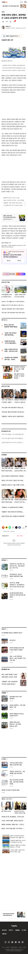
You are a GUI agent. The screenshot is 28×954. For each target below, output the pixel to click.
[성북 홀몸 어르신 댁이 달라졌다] (4, 698)
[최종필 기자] (3, 27)
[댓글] (14, 21)
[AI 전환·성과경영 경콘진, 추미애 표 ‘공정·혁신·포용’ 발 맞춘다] (4, 596)
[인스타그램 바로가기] (15, 942)
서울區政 (3, 693)
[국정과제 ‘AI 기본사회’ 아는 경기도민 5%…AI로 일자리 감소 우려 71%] (4, 567)
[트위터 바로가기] (9, 942)
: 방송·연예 (6, 799)
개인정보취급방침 (13, 947)
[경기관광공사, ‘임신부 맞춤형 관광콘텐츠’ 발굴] (4, 576)
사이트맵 (20, 947)
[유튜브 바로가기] (12, 942)
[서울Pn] (4, 2)
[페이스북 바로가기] (5, 942)
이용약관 (7, 947)
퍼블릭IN (4, 934)
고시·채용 (23, 930)
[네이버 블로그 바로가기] (22, 942)
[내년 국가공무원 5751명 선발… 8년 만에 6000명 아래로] (4, 783)
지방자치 (3, 629)
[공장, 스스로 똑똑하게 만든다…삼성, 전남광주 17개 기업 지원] (4, 659)
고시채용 (3, 759)
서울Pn (3, 12)
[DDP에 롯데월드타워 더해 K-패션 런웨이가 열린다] (4, 650)
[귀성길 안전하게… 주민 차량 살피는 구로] (4, 707)
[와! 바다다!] (4, 641)
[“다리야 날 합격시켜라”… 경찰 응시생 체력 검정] (4, 765)
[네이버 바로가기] (19, 942)
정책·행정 (3, 560)
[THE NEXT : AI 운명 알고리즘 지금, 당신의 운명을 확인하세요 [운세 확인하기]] (14, 274)
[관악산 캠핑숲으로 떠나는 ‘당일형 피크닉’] (4, 716)
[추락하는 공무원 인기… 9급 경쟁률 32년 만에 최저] (4, 773)
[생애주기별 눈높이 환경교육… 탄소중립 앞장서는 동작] (4, 725)
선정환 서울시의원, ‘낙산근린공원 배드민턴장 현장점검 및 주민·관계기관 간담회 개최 (9, 218)
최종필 (7, 26)
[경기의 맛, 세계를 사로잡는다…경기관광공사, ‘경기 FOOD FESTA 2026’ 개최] (4, 586)
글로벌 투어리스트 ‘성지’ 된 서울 (11, 198)
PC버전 (24, 947)
